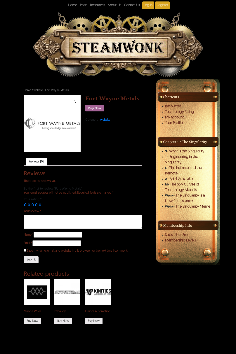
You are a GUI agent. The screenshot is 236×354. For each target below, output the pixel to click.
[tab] (36, 162)
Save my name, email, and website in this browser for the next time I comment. (77, 250)
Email (28, 243)
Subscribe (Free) (177, 235)
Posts (83, 5)
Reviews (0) (36, 161)
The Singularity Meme (193, 206)
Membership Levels (180, 240)
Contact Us (132, 5)
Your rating (33, 199)
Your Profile (174, 123)
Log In (148, 5)
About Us (114, 5)
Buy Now (94, 108)
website (38, 90)
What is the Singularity (186, 151)
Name (29, 234)
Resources (97, 5)
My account (174, 117)
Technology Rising (179, 112)
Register (162, 5)
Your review (32, 211)
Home (72, 5)
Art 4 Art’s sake (181, 179)
